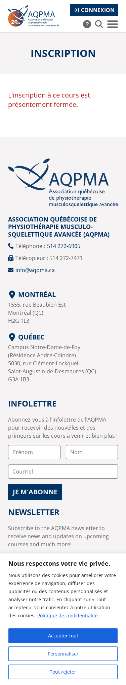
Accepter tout (63, 635)
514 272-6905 (63, 246)
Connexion (98, 10)
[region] (63, 619)
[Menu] (112, 24)
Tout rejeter (63, 672)
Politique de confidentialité (67, 615)
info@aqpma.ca (35, 270)
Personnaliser (63, 653)
